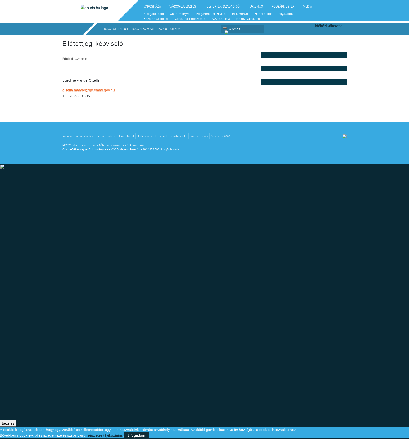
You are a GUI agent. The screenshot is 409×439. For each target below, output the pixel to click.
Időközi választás (248, 19)
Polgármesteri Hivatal (211, 14)
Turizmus (255, 6)
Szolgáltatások (154, 14)
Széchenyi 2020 (220, 136)
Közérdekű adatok (156, 19)
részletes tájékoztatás (105, 435)
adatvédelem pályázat (121, 136)
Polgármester (282, 6)
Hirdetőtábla (263, 14)
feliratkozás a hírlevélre (173, 136)
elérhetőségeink (147, 136)
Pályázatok (285, 14)
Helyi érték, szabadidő (222, 6)
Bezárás (8, 423)
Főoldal (67, 59)
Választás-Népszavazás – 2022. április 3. (203, 19)
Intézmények (240, 14)
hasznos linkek (199, 136)
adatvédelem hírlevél (92, 136)
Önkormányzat (180, 14)
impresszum (70, 136)
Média (307, 6)
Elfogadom (136, 435)
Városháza (152, 6)
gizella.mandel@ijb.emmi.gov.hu (88, 90)
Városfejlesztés (182, 6)
